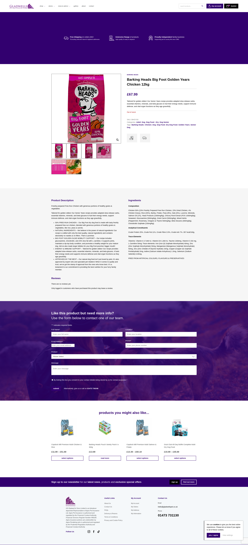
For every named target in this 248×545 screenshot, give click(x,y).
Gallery (76, 6)
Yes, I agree (213, 535)
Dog (143, 122)
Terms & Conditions (111, 517)
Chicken (148, 125)
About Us (107, 503)
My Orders (134, 507)
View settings (228, 535)
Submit (56, 388)
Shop (41, 6)
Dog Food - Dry (152, 122)
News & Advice (63, 6)
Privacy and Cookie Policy (113, 520)
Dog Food (161, 125)
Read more (105, 458)
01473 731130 (168, 515)
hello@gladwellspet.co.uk (168, 507)
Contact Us (108, 507)
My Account (135, 503)
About (84, 6)
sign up (174, 482)
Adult (138, 122)
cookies (216, 525)
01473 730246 (92, 388)
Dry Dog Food (171, 125)
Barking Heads (138, 125)
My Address (135, 510)
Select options (67, 458)
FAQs (106, 510)
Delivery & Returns (110, 513)
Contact (91, 6)
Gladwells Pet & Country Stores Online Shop (22, 6)
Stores (51, 6)
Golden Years (184, 125)
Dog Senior (164, 122)
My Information (136, 513)
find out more (188, 482)
